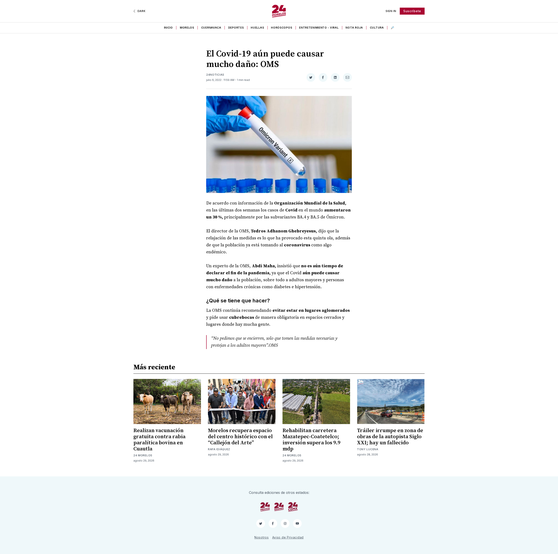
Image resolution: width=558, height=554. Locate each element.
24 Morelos (142, 455)
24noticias (215, 74)
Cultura (377, 27)
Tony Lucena (367, 449)
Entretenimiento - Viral (319, 27)
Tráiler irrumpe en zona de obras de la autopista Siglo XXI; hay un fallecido (390, 436)
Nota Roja (354, 27)
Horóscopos (281, 27)
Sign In (391, 11)
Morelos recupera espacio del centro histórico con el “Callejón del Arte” (240, 436)
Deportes (236, 27)
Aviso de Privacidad (288, 537)
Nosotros (261, 537)
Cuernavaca (211, 27)
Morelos (187, 27)
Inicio (168, 27)
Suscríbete (412, 11)
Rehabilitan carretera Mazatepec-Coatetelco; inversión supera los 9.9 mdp (311, 439)
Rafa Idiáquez (219, 449)
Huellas (257, 27)
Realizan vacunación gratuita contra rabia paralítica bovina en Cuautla (159, 439)
